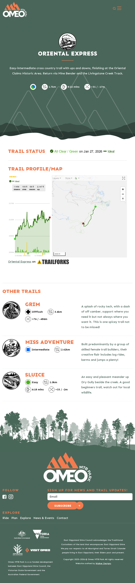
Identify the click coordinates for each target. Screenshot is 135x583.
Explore (25, 518)
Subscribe (62, 505)
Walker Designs (103, 563)
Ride (5, 518)
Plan (14, 518)
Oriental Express (19, 261)
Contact (62, 518)
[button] (114, 8)
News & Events (43, 518)
